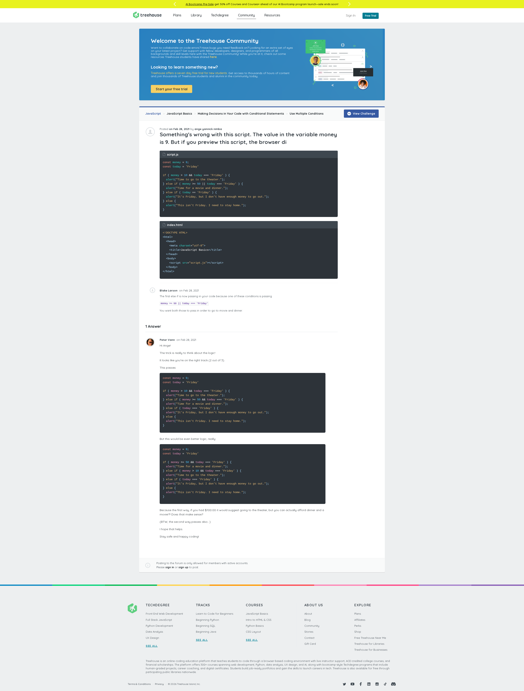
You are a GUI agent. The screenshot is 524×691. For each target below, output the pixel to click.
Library (196, 15)
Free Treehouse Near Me (370, 637)
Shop (357, 631)
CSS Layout (253, 631)
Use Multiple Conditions (306, 113)
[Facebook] (361, 684)
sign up (183, 567)
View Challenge (363, 113)
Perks (357, 625)
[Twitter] (344, 684)
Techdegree (220, 15)
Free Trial (370, 15)
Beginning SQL (205, 625)
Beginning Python (207, 619)
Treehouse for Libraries (369, 643)
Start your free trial (171, 89)
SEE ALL (152, 645)
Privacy (159, 683)
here (213, 57)
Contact (309, 637)
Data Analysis (154, 631)
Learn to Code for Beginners (214, 613)
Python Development (159, 625)
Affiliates (359, 619)
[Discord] (393, 684)
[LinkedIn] (369, 684)
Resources (272, 15)
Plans (177, 15)
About (308, 613)
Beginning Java (206, 631)
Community (246, 15)
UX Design (152, 637)
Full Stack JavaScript (159, 619)
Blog (307, 619)
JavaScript (153, 113)
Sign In (351, 15)
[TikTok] (385, 684)
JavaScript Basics (179, 113)
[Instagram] (377, 684)
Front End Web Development (164, 613)
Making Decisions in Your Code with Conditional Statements (241, 113)
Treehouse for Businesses (370, 649)
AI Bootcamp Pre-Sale (200, 4)
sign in (169, 567)
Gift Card (310, 643)
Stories (308, 631)
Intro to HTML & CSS (258, 619)
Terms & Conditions (139, 683)
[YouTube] (352, 684)
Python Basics (255, 625)
